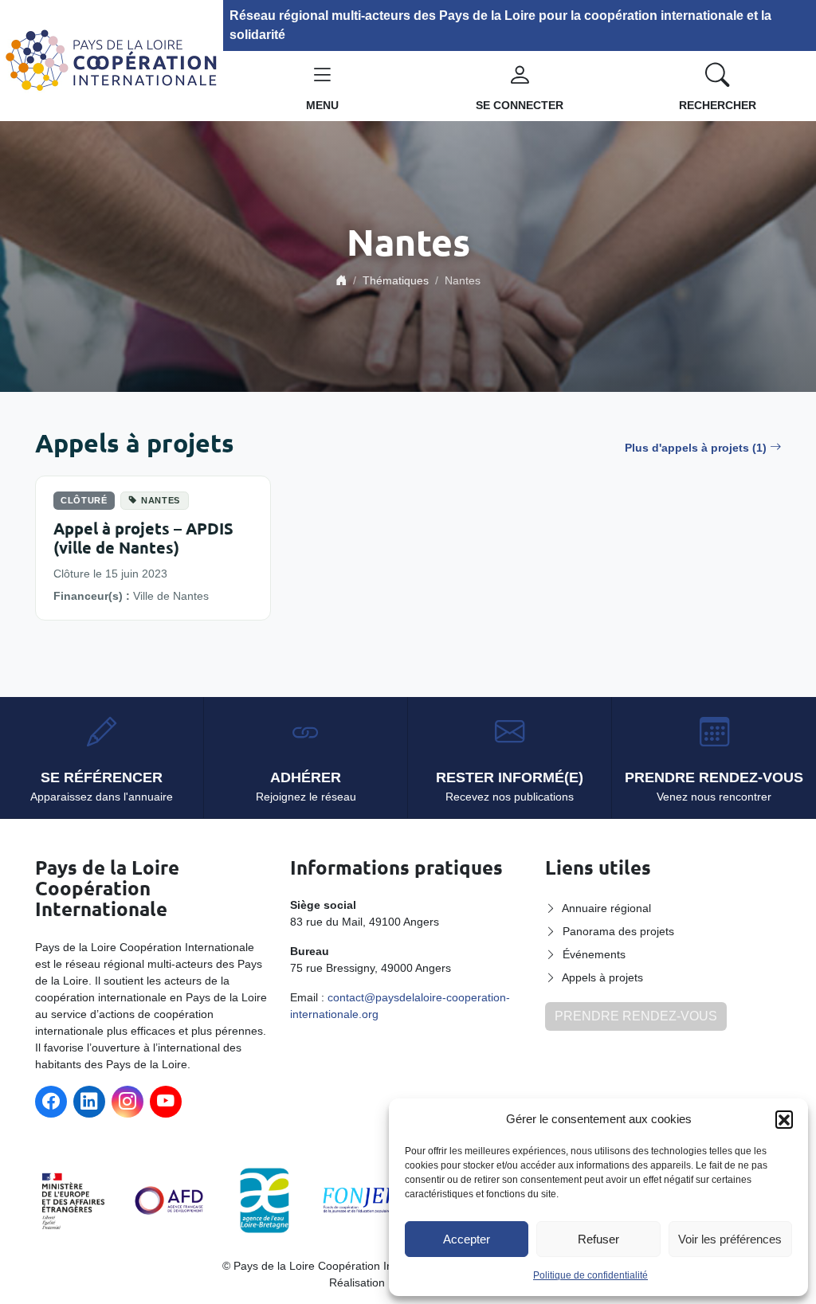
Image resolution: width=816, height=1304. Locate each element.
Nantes (160, 500)
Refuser (598, 1239)
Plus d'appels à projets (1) (696, 447)
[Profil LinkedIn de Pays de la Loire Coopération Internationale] (89, 1102)
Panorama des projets (618, 931)
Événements (594, 954)
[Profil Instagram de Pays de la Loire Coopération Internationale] (127, 1102)
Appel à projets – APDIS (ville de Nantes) (143, 538)
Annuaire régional (606, 908)
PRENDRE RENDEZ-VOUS (636, 1016)
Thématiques (396, 280)
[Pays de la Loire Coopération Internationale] (111, 59)
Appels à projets (602, 977)
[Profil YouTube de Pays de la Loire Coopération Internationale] (166, 1102)
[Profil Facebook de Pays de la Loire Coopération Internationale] (51, 1102)
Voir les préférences (730, 1239)
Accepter (466, 1239)
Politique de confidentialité (590, 1275)
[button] (784, 1119)
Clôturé (84, 500)
